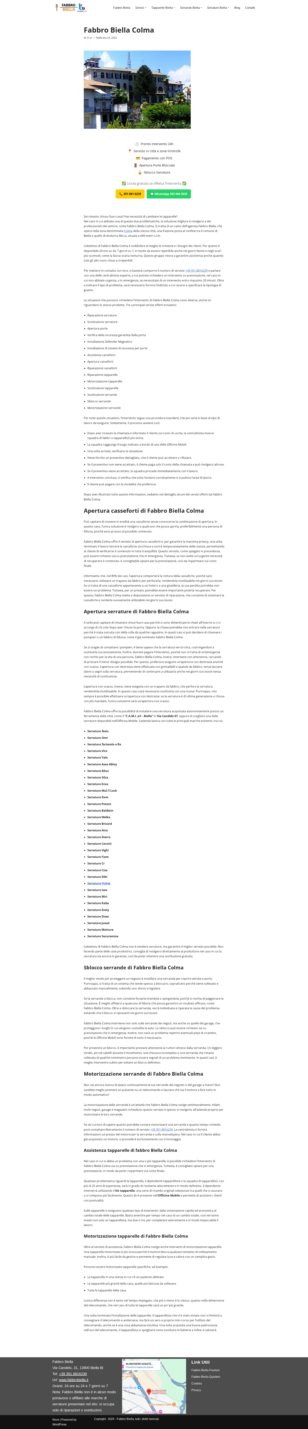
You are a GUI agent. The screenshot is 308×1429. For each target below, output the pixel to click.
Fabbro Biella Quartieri (205, 1376)
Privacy (196, 1390)
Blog (237, 7)
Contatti (250, 7)
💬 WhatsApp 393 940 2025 (168, 194)
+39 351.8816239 (196, 271)
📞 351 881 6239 (130, 194)
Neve (55, 1419)
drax (89, 37)
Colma (128, 231)
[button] (145, 7)
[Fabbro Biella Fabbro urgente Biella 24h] (70, 7)
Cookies (196, 1383)
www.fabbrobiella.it (73, 1380)
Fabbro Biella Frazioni (205, 1370)
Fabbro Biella (121, 7)
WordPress (59, 1424)
